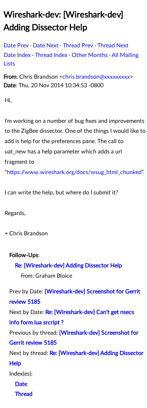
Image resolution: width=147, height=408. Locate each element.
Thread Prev (78, 45)
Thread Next (112, 45)
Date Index (17, 55)
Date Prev (16, 45)
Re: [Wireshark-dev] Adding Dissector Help (68, 265)
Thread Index (51, 55)
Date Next (46, 45)
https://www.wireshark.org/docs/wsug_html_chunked (74, 172)
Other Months (90, 55)
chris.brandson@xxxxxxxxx (96, 77)
